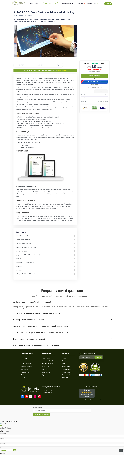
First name (3, 438)
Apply (14, 450)
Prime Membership (67, 3)
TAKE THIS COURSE (94, 76)
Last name (3, 443)
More (95, 3)
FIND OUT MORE (62, 70)
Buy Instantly (94, 84)
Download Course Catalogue (42, 414)
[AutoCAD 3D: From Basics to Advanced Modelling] (45, 41)
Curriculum (40, 65)
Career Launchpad (79, 3)
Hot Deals (89, 3)
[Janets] (19, 5)
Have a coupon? (3, 448)
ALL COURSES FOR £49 (94, 82)
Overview (21, 65)
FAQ (58, 65)
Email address (3, 433)
